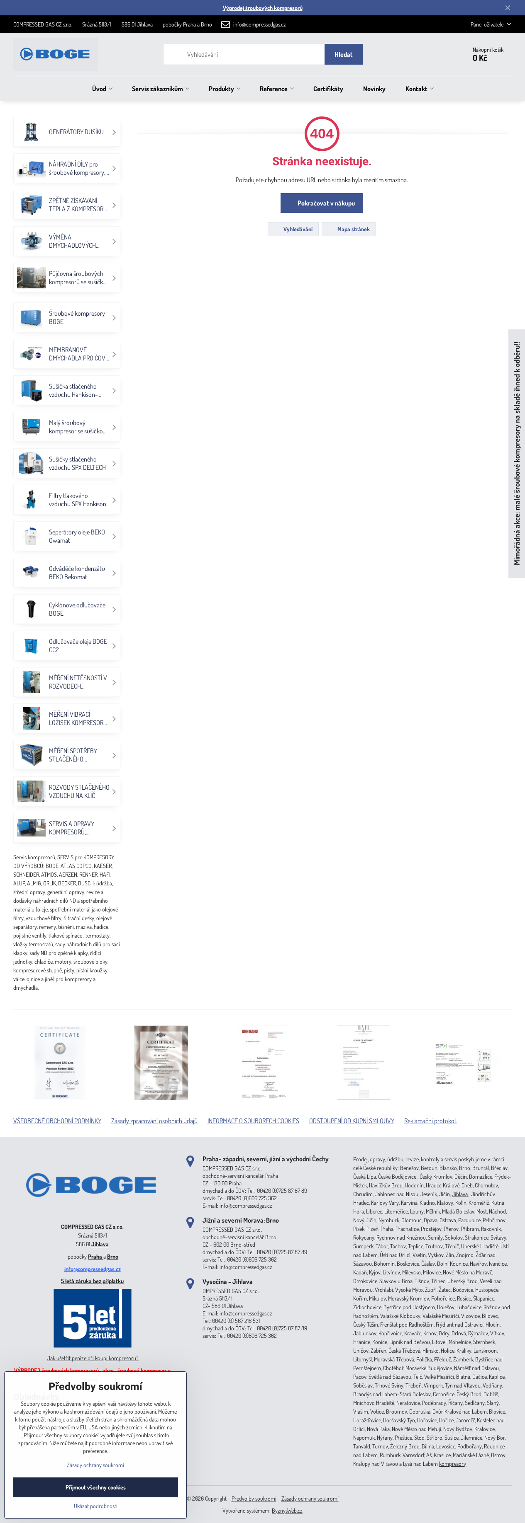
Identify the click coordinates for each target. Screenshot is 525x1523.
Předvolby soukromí (254, 1498)
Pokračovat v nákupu (325, 203)
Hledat (344, 54)
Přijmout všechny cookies (96, 1487)
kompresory (452, 1463)
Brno (112, 1256)
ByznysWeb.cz (287, 1510)
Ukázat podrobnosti (95, 1505)
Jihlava (100, 1243)
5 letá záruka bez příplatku (92, 1280)
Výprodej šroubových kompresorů (263, 7)
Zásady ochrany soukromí (310, 1498)
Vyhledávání (297, 228)
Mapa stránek (353, 228)
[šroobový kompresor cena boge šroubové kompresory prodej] (92, 1214)
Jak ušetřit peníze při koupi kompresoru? (93, 1357)
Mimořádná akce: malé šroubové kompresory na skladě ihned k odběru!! (516, 454)
